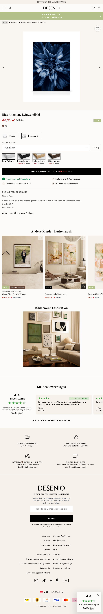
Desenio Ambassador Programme (35, 564)
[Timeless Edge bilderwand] (51, 339)
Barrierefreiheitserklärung (38, 559)
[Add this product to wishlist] (97, 28)
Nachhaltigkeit (43, 554)
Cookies (56, 554)
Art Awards (45, 568)
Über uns (46, 536)
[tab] (13, 109)
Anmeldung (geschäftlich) (38, 573)
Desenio (59, 606)
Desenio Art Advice (61, 536)
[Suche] (10, 8)
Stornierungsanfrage (62, 564)
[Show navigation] (4, 8)
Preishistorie (7, 207)
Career (47, 550)
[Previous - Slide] (3, 67)
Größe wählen (9, 143)
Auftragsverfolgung (62, 545)
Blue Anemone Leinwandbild (33, 22)
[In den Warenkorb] (83, 286)
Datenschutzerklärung (48, 524)
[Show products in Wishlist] (93, 8)
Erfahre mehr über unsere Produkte (18, 213)
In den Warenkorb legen (51, 171)
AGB (55, 550)
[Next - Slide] (100, 67)
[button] (96, 148)
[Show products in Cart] (99, 8)
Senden (51, 518)
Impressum (45, 545)
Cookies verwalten (61, 568)
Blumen (14, 22)
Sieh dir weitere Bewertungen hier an (51, 420)
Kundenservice (60, 540)
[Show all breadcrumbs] (5, 22)
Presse (47, 540)
